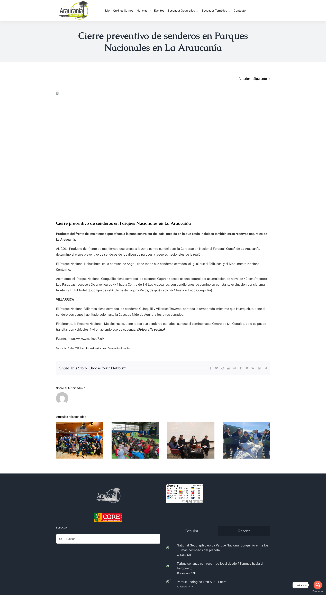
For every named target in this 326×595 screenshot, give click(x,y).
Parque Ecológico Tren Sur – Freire (201, 582)
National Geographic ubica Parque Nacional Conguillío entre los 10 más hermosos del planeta (222, 548)
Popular (191, 530)
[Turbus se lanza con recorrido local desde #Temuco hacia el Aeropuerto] (170, 568)
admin (63, 348)
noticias (85, 348)
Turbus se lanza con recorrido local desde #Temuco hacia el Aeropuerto (220, 566)
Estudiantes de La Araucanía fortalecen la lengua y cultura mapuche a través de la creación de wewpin (80, 427)
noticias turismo (98, 348)
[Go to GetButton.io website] (317, 591)
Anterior (244, 78)
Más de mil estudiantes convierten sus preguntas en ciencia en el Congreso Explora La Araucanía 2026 (135, 427)
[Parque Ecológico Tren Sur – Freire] (170, 584)
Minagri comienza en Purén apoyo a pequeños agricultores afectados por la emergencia (246, 427)
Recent (244, 530)
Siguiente (260, 78)
